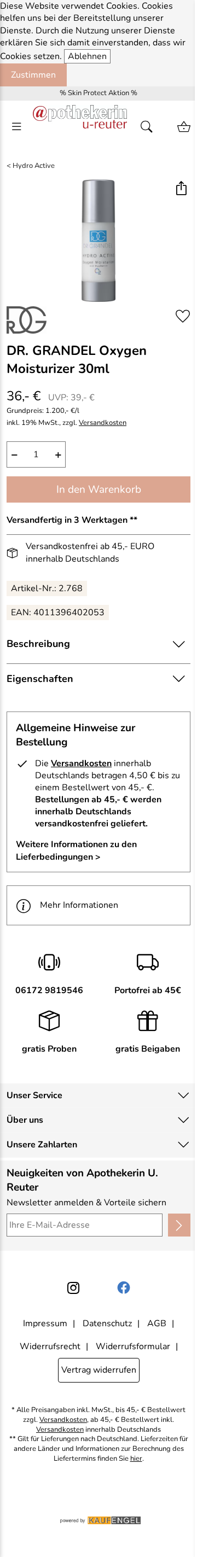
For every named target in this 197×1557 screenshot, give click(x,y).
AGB (156, 1323)
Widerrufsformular (133, 1346)
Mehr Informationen (79, 905)
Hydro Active (34, 166)
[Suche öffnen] (150, 126)
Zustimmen (33, 75)
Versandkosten (102, 423)
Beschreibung (38, 643)
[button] (180, 189)
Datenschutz (107, 1323)
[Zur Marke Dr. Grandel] (27, 320)
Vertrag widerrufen (98, 1370)
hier (136, 1458)
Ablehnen (87, 56)
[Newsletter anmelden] (179, 1225)
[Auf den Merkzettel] (183, 315)
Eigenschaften (40, 678)
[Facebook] (124, 1288)
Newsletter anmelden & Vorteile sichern (86, 1203)
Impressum (45, 1323)
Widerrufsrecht (50, 1346)
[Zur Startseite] (80, 127)
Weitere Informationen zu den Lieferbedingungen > (76, 850)
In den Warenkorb (98, 489)
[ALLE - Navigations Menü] (16, 127)
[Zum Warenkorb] (183, 126)
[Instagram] (73, 1288)
